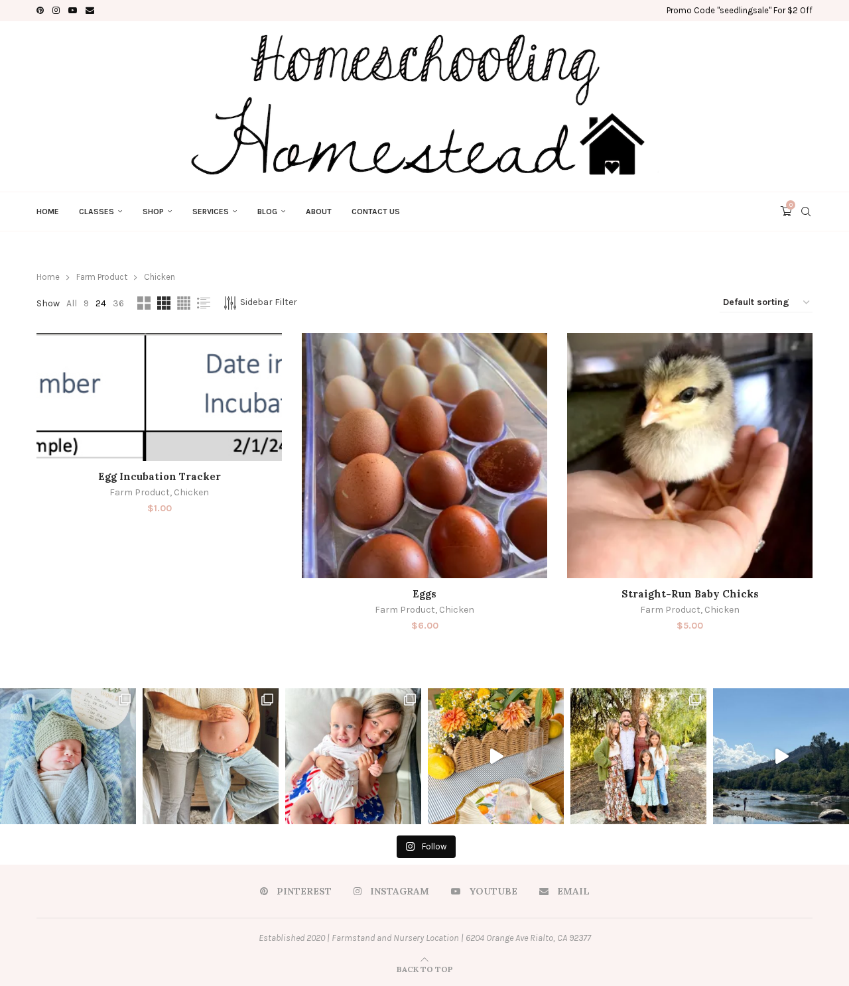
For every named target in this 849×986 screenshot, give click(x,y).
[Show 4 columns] (183, 303)
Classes (96, 211)
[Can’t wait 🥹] (211, 756)
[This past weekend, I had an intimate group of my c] (496, 756)
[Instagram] (56, 10)
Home (47, 211)
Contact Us (376, 211)
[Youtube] (72, 10)
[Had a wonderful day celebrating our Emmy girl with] (353, 756)
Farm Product (101, 277)
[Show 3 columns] (163, 303)
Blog (267, 211)
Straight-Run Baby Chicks (690, 593)
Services (210, 211)
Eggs (424, 593)
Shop (153, 211)
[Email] (90, 10)
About (319, 211)
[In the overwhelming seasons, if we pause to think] (638, 756)
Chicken (191, 492)
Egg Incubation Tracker (159, 476)
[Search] (806, 211)
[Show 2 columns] (144, 303)
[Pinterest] (40, 10)
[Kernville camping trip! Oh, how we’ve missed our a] (781, 756)
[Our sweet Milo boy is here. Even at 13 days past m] (68, 756)
